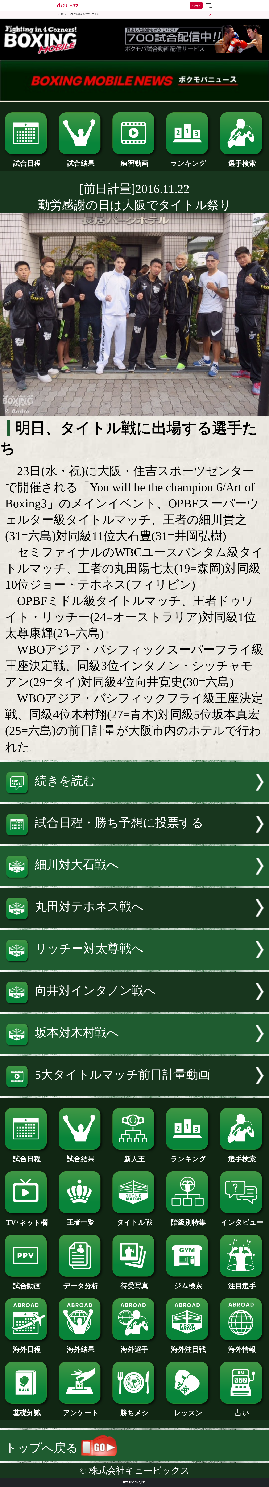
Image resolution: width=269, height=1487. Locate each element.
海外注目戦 (188, 1349)
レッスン (188, 1413)
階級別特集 (188, 1222)
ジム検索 (188, 1286)
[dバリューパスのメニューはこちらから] (208, 5)
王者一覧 (81, 1222)
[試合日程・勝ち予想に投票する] (134, 840)
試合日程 (27, 163)
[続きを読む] (134, 798)
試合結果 (81, 163)
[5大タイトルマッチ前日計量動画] (134, 1091)
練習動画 (134, 163)
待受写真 (134, 1286)
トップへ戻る (43, 1448)
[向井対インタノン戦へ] (134, 1008)
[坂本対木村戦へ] (134, 1049)
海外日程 (27, 1349)
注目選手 (242, 1286)
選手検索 (242, 163)
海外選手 (134, 1349)
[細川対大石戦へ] (134, 881)
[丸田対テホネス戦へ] (134, 923)
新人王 (134, 1159)
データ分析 (80, 1286)
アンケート (81, 1413)
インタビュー (242, 1222)
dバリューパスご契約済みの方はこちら (78, 14)
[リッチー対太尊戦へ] (134, 966)
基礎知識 (27, 1413)
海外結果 (81, 1349)
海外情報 (242, 1349)
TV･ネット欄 (27, 1222)
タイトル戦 (134, 1222)
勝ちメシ (134, 1413)
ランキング (188, 163)
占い (242, 1413)
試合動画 (27, 1286)
